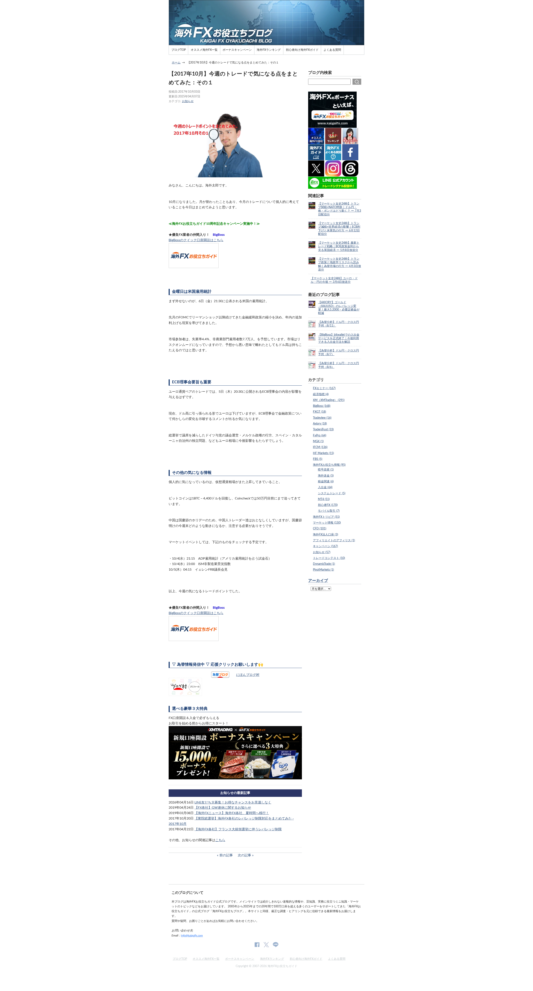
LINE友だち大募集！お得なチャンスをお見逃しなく (232, 802)
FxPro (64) (319, 435)
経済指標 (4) (321, 394)
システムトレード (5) (331, 493)
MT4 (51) (324, 499)
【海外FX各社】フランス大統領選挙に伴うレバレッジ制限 (238, 829)
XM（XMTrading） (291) (329, 400)
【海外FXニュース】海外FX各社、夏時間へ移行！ (231, 813)
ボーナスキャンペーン (237, 49)
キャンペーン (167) (325, 546)
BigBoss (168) (321, 405)
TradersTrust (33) (323, 429)
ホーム (176, 62)
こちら (220, 840)
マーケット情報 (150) (327, 522)
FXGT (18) (319, 411)
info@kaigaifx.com (192, 935)
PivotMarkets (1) (323, 569)
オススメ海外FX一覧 (204, 49)
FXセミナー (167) (324, 388)
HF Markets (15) (323, 453)
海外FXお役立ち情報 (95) (329, 464)
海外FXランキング (269, 49)
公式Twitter (266, 944)
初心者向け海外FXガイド (302, 49)
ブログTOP (178, 49)
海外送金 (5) (326, 475)
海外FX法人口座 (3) (325, 534)
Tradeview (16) (322, 417)
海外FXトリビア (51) (326, 516)
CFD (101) (319, 528)
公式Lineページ (275, 944)
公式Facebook (257, 944)
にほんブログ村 (247, 675)
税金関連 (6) (326, 481)
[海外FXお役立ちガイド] (266, 43)
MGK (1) (318, 441)
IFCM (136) (320, 447)
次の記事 (244, 855)
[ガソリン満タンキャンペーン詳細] (235, 776)
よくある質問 (332, 49)
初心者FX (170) (328, 505)
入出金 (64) (325, 487)
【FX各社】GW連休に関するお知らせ (222, 807)
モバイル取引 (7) (329, 510)
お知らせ (188, 101)
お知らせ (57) (321, 552)
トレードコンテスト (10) (329, 558)
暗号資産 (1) (326, 469)
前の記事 (226, 855)
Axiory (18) (320, 423)
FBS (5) (317, 459)
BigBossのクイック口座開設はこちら (196, 240)
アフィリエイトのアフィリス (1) (334, 540)
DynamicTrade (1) (324, 563)
